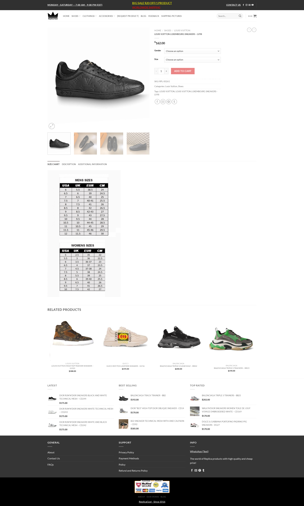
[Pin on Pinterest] (168, 101)
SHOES (75, 16)
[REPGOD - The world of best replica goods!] (53, 15)
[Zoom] (52, 126)
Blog (163, 497)
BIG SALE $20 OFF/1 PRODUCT (152, 3)
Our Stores (153, 497)
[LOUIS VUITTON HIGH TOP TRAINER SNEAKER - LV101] (72, 338)
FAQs (51, 464)
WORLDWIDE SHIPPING (146, 7)
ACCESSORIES (106, 16)
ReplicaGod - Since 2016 (152, 501)
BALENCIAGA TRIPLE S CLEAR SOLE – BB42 (178, 366)
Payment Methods (129, 458)
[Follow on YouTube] (252, 5)
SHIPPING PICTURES (171, 16)
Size (156, 59)
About (51, 452)
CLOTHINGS (89, 16)
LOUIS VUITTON (167, 91)
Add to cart (183, 70)
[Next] (143, 79)
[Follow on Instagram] (246, 5)
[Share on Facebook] (157, 101)
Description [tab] (69, 164)
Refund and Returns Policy (133, 470)
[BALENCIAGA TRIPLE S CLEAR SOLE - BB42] (178, 338)
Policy (122, 464)
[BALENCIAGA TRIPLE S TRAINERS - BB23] (231, 339)
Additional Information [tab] (92, 164)
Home (157, 30)
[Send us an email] (249, 5)
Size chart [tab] (54, 164)
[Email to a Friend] (163, 101)
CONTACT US (233, 4)
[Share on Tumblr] (174, 101)
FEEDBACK (153, 16)
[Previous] (53, 79)
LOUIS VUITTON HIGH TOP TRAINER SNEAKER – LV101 (72, 367)
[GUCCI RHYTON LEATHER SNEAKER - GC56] (125, 338)
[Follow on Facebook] (243, 5)
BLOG (143, 16)
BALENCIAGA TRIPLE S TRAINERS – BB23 (231, 368)
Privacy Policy (126, 452)
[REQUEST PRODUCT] (128, 16)
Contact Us (54, 458)
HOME (66, 16)
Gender (157, 51)
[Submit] (240, 16)
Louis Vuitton (182, 30)
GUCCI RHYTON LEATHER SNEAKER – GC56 (126, 366)
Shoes (167, 30)
